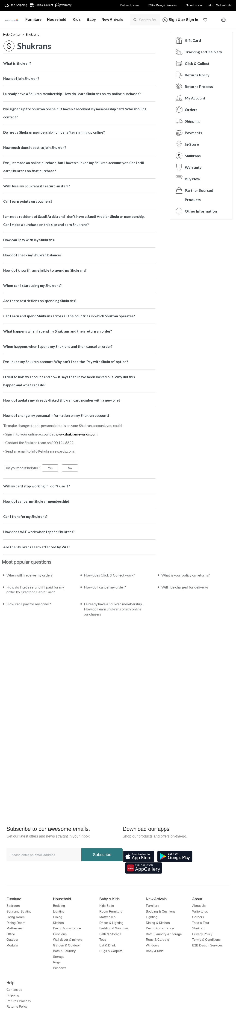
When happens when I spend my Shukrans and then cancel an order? (57, 346)
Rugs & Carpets (110, 951)
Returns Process (199, 86)
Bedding (59, 905)
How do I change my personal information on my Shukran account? (56, 415)
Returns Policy (197, 75)
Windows (59, 968)
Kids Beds (106, 905)
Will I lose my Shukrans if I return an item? (36, 186)
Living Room (15, 917)
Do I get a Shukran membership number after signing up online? (54, 132)
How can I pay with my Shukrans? (29, 240)
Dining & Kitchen (158, 923)
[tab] (79, 63)
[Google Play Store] (174, 856)
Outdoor (12, 939)
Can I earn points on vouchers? (27, 201)
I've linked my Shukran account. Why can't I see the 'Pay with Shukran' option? (65, 362)
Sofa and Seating (19, 911)
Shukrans (32, 34)
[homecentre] (14, 19)
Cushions (60, 934)
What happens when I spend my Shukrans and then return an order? (57, 331)
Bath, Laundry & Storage (164, 934)
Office (10, 934)
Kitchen (58, 923)
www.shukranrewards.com (76, 434)
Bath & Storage (110, 934)
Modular (12, 945)
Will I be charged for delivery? (185, 587)
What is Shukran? (17, 63)
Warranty (193, 167)
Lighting (59, 911)
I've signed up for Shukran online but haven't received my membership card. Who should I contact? (74, 113)
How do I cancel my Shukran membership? (36, 501)
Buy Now (192, 179)
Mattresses (14, 928)
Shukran (198, 928)
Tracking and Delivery (203, 52)
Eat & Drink (107, 945)
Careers (198, 917)
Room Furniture (110, 911)
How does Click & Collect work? (109, 575)
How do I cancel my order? (105, 587)
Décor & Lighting (111, 923)
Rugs (57, 962)
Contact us (14, 989)
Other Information (201, 211)
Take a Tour (200, 923)
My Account (195, 98)
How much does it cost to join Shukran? (34, 147)
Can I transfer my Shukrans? (25, 516)
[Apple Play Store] (139, 856)
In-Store (192, 144)
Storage (59, 956)
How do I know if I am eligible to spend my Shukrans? (44, 270)
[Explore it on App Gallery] (143, 868)
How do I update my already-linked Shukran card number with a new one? (61, 400)
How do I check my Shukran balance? (32, 255)
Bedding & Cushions (160, 911)
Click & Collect (197, 63)
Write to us (200, 911)
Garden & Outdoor (66, 945)
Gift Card (193, 40)
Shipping (192, 121)
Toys (102, 939)
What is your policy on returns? (185, 575)
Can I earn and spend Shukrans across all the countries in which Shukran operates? (69, 316)
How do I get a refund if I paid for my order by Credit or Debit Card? (35, 589)
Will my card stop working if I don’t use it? (36, 486)
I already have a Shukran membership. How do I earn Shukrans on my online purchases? (72, 94)
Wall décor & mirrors (68, 939)
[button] (205, 20)
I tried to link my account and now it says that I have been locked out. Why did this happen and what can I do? (69, 381)
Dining (57, 917)
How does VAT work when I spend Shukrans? (38, 532)
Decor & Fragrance (67, 928)
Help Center (12, 34)
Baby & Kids (154, 951)
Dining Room (15, 923)
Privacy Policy (202, 934)
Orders (191, 109)
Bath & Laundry (64, 951)
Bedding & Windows (113, 928)
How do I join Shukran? (21, 78)
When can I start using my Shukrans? (32, 285)
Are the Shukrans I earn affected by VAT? (36, 547)
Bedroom (13, 905)
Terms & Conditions (206, 939)
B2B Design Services (207, 945)
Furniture (152, 905)
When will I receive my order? (29, 575)
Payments (193, 132)
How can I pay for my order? (28, 604)
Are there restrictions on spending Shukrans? (39, 301)
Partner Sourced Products (199, 195)
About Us (199, 905)
